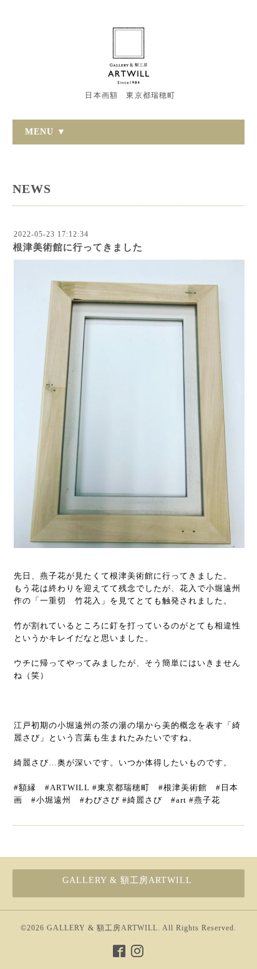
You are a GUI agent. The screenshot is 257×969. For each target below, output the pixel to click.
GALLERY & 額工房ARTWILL (102, 928)
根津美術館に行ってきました (78, 247)
